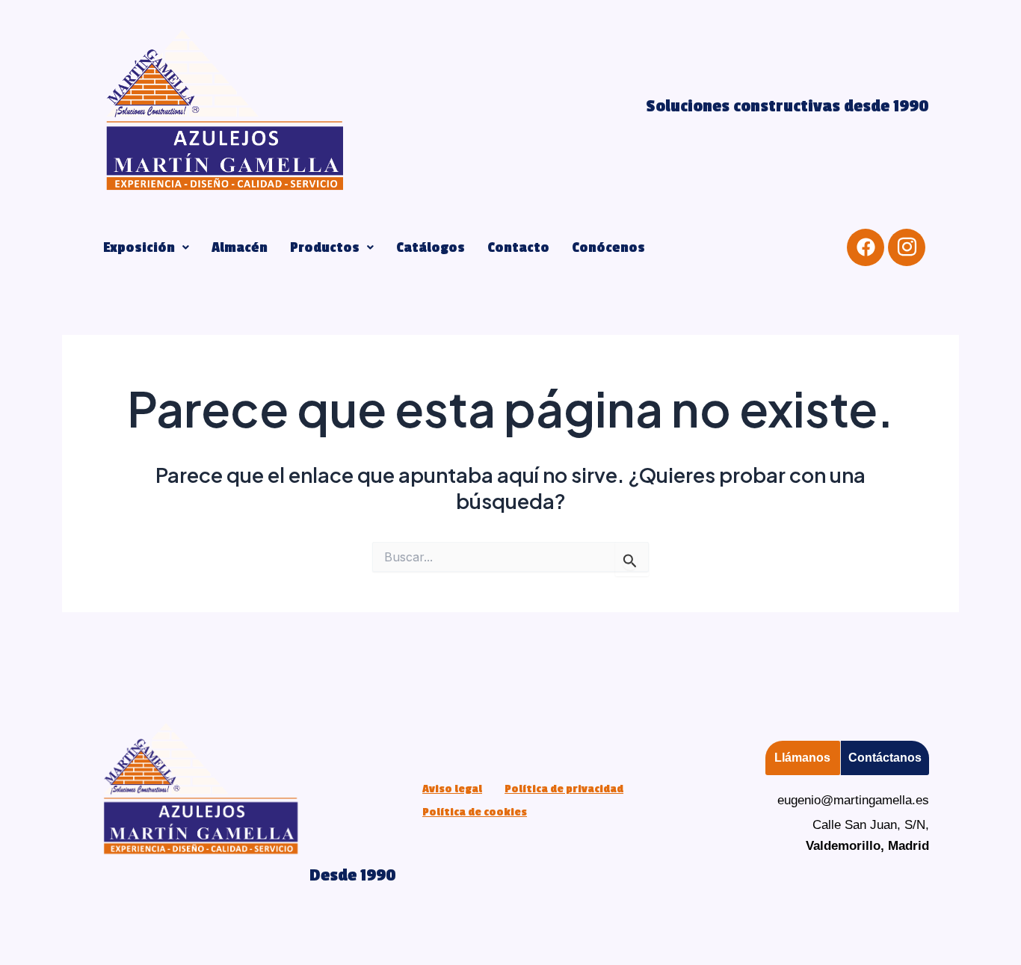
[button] (146, 247)
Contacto (518, 247)
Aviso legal (452, 789)
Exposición (139, 247)
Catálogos (430, 247)
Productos (325, 247)
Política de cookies (474, 812)
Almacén (240, 247)
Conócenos (608, 247)
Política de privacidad (564, 789)
